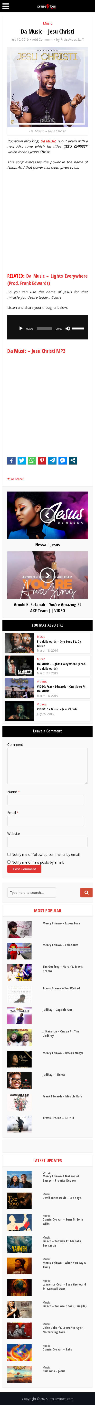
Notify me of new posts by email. (37, 862)
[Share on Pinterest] (42, 460)
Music (47, 23)
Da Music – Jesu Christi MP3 (36, 350)
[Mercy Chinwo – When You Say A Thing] (25, 1266)
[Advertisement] (47, 222)
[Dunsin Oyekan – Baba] (25, 1352)
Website (13, 833)
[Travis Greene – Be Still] (25, 1124)
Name (13, 791)
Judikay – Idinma (54, 1074)
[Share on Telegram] (52, 460)
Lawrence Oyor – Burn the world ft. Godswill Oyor (64, 1286)
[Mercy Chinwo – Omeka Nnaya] (25, 1059)
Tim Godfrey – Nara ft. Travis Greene (63, 968)
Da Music (17, 478)
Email (13, 812)
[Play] (21, 328)
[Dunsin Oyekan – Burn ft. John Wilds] (25, 1222)
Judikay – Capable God (58, 1009)
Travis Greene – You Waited (61, 988)
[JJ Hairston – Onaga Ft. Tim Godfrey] (25, 1037)
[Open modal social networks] (73, 460)
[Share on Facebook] (11, 460)
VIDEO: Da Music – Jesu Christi (57, 709)
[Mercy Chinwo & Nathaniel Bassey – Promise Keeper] (25, 1179)
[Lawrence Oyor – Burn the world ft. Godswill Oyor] (25, 1287)
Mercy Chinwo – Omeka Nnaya (63, 1053)
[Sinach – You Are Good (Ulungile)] (25, 1309)
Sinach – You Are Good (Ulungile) (64, 1306)
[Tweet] (22, 460)
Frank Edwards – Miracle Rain (62, 1096)
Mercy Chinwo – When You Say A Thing (64, 1264)
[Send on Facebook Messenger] (62, 460)
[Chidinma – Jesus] (25, 1374)
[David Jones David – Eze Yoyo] (25, 1201)
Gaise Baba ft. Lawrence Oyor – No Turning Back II (64, 1329)
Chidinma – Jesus (54, 1371)
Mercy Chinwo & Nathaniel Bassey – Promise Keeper (61, 1178)
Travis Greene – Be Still (58, 1118)
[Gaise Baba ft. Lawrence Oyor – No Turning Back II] (25, 1331)
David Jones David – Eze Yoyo (62, 1197)
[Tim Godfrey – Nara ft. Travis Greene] (25, 972)
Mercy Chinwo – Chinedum (60, 945)
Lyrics (46, 1172)
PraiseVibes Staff (72, 39)
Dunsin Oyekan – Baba (57, 1349)
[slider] (78, 328)
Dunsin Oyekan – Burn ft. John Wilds (63, 1221)
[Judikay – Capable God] (25, 1015)
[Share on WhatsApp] (32, 460)
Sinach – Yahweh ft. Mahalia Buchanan (62, 1243)
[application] (47, 327)
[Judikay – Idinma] (25, 1080)
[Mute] (67, 328)
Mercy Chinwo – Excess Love (61, 923)
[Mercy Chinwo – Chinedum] (25, 951)
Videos (42, 682)
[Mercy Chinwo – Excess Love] (25, 929)
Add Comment (42, 39)
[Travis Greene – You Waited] (25, 994)
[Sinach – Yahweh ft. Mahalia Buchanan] (25, 1244)
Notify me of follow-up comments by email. (45, 854)
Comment (15, 744)
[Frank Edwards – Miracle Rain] (25, 1102)
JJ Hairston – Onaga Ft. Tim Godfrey (61, 1033)
